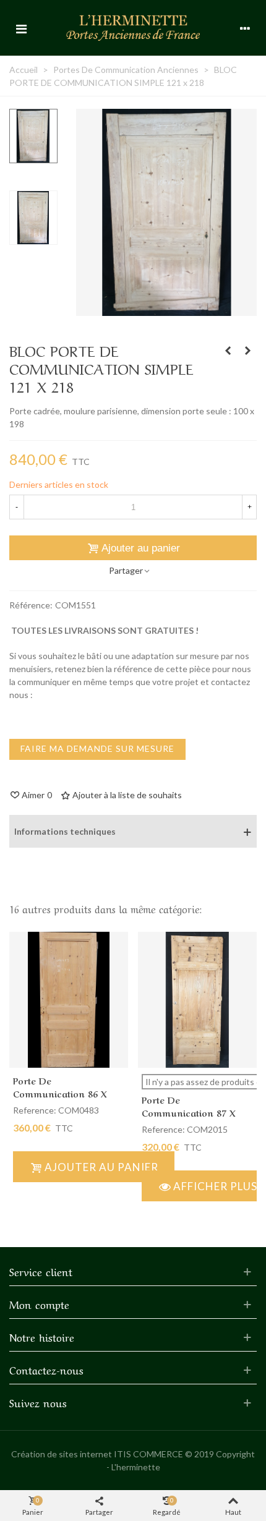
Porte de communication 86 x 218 (60, 1093)
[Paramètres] (245, 28)
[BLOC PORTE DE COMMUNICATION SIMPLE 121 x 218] (166, 309)
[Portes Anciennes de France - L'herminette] (133, 27)
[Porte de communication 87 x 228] (197, 999)
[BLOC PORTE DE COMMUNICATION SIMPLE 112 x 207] (247, 350)
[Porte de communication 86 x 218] (68, 999)
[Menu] (21, 28)
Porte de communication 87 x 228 (189, 1112)
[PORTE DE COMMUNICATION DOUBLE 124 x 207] (227, 350)
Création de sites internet (61, 1454)
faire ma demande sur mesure (97, 748)
